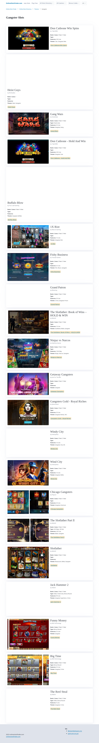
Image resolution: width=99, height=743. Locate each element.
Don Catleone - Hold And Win (60, 158)
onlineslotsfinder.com (13, 737)
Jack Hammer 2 (56, 602)
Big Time (53, 673)
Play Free (35, 3)
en (83, 3)
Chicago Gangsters (57, 509)
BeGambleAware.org (75, 731)
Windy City (54, 449)
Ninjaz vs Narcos (56, 357)
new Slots (27, 3)
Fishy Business (55, 272)
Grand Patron (55, 304)
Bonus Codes (73, 3)
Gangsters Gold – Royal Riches (61, 418)
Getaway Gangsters (57, 391)
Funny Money (55, 637)
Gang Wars (54, 131)
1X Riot (53, 244)
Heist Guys (11, 107)
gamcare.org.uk (73, 734)
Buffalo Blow (12, 220)
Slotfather (54, 565)
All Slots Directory (46, 3)
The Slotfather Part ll (57, 537)
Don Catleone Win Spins (59, 45)
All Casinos (60, 3)
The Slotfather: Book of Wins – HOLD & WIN (65, 332)
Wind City (54, 479)
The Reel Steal (55, 709)
